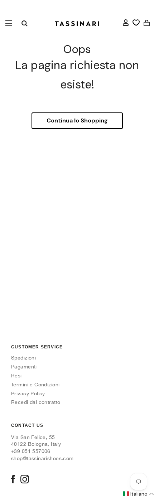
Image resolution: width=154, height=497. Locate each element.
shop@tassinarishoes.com (42, 458)
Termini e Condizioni (35, 384)
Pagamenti (24, 367)
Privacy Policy (28, 393)
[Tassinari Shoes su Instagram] (24, 480)
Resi (16, 375)
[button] (138, 494)
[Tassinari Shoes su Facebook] (13, 480)
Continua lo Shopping (77, 120)
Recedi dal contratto (35, 402)
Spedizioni (23, 358)
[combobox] (24, 23)
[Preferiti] (136, 22)
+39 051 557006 (30, 451)
